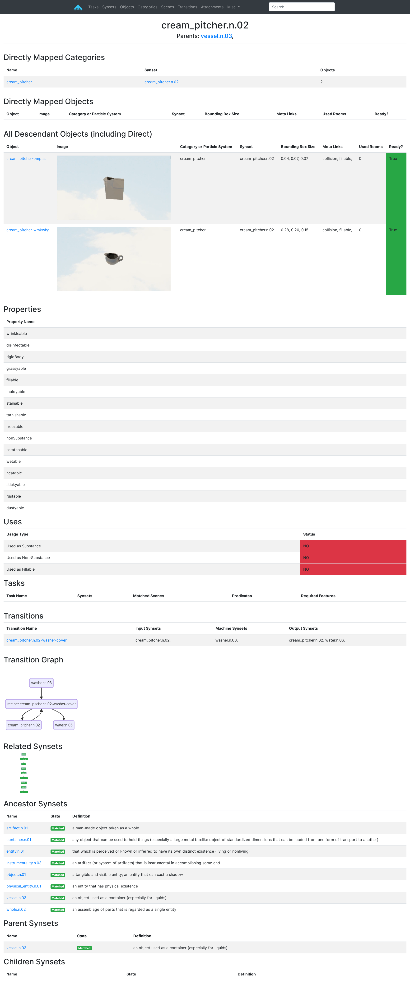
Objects (127, 7)
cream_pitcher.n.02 (161, 81)
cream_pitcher (19, 81)
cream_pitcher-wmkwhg (28, 229)
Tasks (93, 7)
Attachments (212, 7)
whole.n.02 (16, 909)
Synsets (109, 7)
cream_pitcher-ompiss (26, 158)
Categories (147, 7)
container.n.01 (18, 839)
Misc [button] (232, 7)
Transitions (187, 7)
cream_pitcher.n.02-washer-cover (36, 640)
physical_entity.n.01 (23, 886)
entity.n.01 (15, 851)
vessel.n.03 (216, 35)
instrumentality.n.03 (24, 862)
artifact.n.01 (17, 828)
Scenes (167, 7)
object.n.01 (16, 874)
